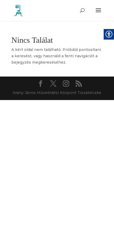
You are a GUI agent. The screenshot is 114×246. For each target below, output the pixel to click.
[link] (18, 10)
